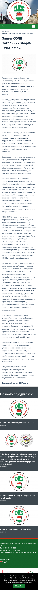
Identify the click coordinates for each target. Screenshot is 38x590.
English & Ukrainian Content (12, 33)
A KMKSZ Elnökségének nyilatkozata (15, 529)
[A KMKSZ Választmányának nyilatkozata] (19, 409)
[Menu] (33, 26)
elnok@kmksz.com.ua (12, 553)
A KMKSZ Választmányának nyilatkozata (17, 423)
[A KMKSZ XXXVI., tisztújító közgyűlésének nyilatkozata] (19, 481)
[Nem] (35, 582)
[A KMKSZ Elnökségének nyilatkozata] (19, 515)
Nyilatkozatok (27, 33)
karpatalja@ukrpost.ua (28, 553)
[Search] (3, 26)
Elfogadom (19, 586)
